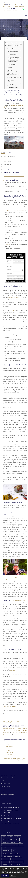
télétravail (19, 864)
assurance (17, 836)
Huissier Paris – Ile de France (8, 775)
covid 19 (16, 839)
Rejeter (13, 875)
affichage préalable (13, 297)
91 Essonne (7, 750)
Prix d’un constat (5, 783)
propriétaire (17, 856)
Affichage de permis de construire (14, 210)
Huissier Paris (6, 845)
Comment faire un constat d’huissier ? (14, 79)
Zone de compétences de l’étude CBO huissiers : (14, 86)
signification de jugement (16, 861)
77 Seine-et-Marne (9, 746)
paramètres (23, 872)
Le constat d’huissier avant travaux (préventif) (14, 63)
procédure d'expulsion (7, 856)
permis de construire (7, 853)
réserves (12, 670)
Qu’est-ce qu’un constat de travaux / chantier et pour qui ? (13, 46)
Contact (3, 791)
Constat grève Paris (9, 728)
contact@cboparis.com (10, 169)
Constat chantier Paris (14, 730)
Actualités (3, 789)
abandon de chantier (19, 600)
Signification (5, 861)
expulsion (13, 842)
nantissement (19, 847)
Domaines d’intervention (7, 777)
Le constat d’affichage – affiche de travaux (13, 61)
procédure (17, 853)
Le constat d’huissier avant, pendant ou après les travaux (14, 49)
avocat (4, 839)
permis (13, 310)
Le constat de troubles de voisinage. (14, 72)
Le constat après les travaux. (15, 77)
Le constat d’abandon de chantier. (14, 75)
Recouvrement (6, 859)
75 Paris (7, 744)
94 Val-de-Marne (8, 754)
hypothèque (14, 845)
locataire (4, 847)
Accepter (5, 875)
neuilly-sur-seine (6, 850)
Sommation (5, 864)
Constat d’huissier (5, 786)
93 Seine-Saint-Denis (9, 752)
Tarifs (2, 780)
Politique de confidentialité (8, 794)
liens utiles (22, 845)
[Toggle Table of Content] (20, 43)
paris (14, 850)
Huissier (20, 842)
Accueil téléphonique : (13, 51)
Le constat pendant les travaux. (13, 66)
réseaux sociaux (15, 859)
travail (12, 864)
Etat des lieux (5, 842)
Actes (4, 836)
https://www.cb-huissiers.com (11, 172)
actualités (10, 836)
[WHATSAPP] (23, 9)
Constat (10, 839)
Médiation (11, 847)
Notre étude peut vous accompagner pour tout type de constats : (15, 83)
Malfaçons (7, 244)
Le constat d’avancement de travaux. (14, 69)
